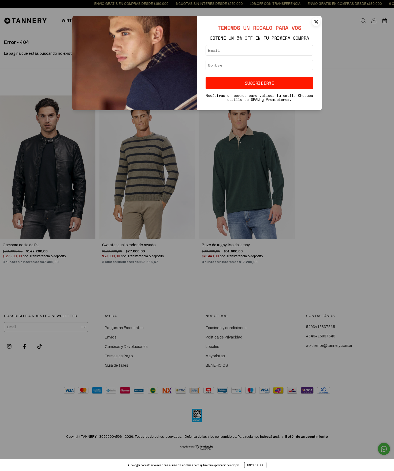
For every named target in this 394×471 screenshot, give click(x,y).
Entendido (255, 465)
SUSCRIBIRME (259, 83)
